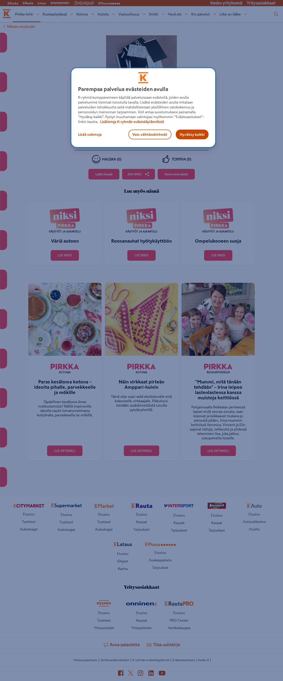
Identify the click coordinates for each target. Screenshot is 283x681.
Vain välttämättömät (149, 134)
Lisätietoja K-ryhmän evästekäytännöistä (131, 121)
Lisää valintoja (90, 134)
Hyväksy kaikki (192, 134)
